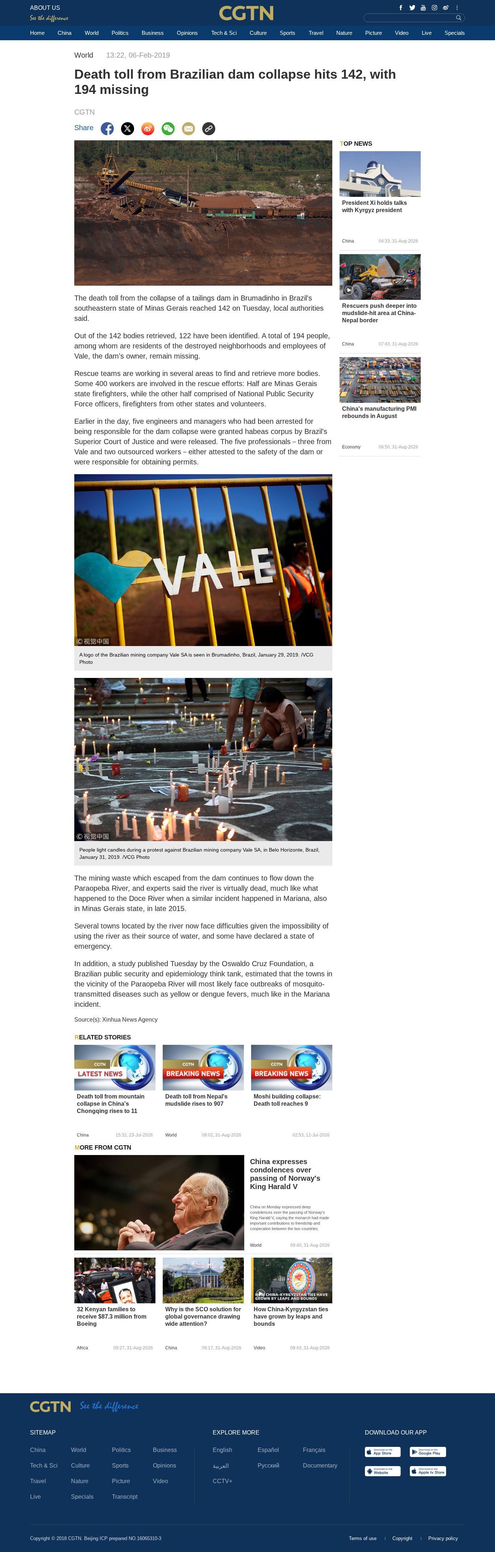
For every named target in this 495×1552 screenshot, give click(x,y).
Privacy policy (443, 1538)
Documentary (320, 1465)
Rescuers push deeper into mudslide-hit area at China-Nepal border (379, 313)
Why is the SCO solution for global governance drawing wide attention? (203, 1316)
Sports (287, 33)
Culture (258, 33)
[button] (260, 1294)
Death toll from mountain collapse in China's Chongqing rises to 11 (111, 1103)
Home (37, 33)
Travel (316, 33)
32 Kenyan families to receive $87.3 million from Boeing (111, 1316)
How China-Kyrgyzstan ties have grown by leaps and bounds (291, 1316)
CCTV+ (222, 1481)
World (92, 33)
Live (427, 33)
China (64, 33)
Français (314, 1450)
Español (268, 1450)
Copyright (403, 1538)
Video (401, 33)
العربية (221, 1466)
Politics (120, 33)
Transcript (124, 1497)
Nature (344, 33)
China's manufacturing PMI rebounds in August (379, 412)
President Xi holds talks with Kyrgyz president (374, 206)
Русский (268, 1465)
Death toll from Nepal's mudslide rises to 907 (196, 1100)
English (222, 1450)
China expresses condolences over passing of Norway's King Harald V (285, 1174)
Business (153, 33)
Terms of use (363, 1538)
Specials (455, 33)
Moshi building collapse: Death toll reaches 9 (287, 1100)
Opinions (187, 33)
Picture (373, 33)
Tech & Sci (224, 33)
